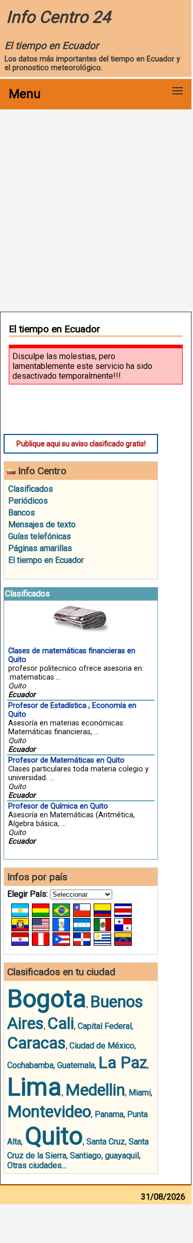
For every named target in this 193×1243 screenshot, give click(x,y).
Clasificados (30, 489)
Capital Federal (105, 1026)
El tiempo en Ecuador (46, 560)
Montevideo (49, 1111)
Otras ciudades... (36, 1165)
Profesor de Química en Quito (58, 806)
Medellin (95, 1090)
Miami (140, 1092)
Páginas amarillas (40, 548)
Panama (109, 1114)
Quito (54, 1136)
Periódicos (28, 501)
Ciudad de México (101, 1046)
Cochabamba (30, 1065)
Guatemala (76, 1065)
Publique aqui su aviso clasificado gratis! (81, 444)
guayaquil (122, 1155)
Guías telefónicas (39, 536)
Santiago (85, 1155)
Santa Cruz (105, 1142)
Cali (60, 1023)
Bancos (21, 513)
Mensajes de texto (42, 524)
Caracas (36, 1043)
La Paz (122, 1062)
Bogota (46, 998)
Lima (34, 1087)
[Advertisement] (96, 209)
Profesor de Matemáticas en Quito (66, 760)
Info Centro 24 (58, 17)
